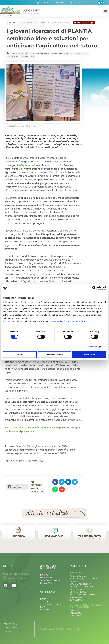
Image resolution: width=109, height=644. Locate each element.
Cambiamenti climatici (39, 54)
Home (43, 599)
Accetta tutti (89, 354)
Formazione (46, 577)
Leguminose (13, 56)
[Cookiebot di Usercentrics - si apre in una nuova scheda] (94, 288)
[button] (105, 11)
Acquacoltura (78, 576)
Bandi (43, 607)
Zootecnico (76, 600)
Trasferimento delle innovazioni (50, 581)
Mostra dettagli (94, 346)
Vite (32, 56)
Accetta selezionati (54, 354)
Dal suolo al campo (80, 586)
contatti (44, 609)
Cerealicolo (76, 581)
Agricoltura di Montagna (83, 578)
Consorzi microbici (19, 54)
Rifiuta (20, 354)
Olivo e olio (76, 589)
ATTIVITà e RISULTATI (49, 604)
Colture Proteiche (79, 584)
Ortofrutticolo (78, 592)
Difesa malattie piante (62, 54)
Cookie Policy (80, 321)
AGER (42, 601)
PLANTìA (24, 56)
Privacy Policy (11, 624)
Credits (8, 631)
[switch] (41, 337)
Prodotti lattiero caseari (83, 594)
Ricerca (44, 575)
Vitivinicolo (76, 597)
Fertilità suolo (81, 54)
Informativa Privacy (61, 321)
